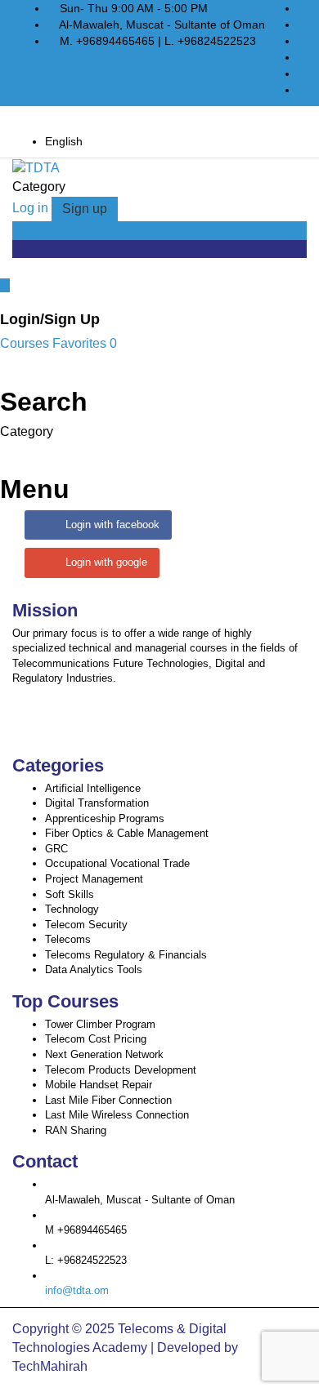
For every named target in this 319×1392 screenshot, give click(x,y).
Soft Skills (69, 894)
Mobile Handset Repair (98, 1084)
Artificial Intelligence (93, 788)
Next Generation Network (104, 1054)
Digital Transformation (97, 803)
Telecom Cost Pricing (95, 1039)
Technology (72, 909)
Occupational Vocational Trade (117, 863)
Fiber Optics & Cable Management (127, 833)
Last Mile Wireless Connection (117, 1115)
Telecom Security (86, 924)
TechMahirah (50, 1366)
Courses (26, 343)
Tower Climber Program (100, 1024)
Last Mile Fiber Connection (108, 1100)
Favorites (84, 343)
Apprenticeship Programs (104, 818)
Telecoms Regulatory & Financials (126, 955)
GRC (56, 849)
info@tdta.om (77, 1290)
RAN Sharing (75, 1130)
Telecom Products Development (120, 1070)
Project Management (94, 879)
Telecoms (68, 939)
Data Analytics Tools (93, 969)
